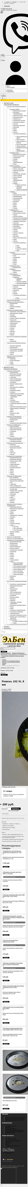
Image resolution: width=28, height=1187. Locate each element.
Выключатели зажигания (17, 480)
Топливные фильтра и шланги (18, 403)
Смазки (15, 229)
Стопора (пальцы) (15, 523)
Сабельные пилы (15, 265)
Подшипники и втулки (19, 120)
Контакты (8, 1127)
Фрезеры (12, 269)
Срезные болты (14, 559)
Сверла (15, 183)
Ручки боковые (17, 227)
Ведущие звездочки (15, 345)
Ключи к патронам (18, 168)
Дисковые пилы (14, 152)
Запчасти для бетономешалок (15, 301)
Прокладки (13, 324)
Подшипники (16, 157)
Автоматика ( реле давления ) (18, 311)
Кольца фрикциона (15, 546)
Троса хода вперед (18, 572)
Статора (15, 123)
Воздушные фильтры (16, 373)
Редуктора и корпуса (19, 122)
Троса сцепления (18, 570)
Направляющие (17, 196)
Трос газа (12, 452)
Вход (8, 86)
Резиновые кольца (18, 224)
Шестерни (16, 201)
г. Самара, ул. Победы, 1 (13, 1145)
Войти (4, 651)
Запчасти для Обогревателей (15, 538)
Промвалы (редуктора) (19, 221)
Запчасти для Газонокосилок (15, 443)
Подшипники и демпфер (20, 219)
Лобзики (12, 191)
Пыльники (16, 222)
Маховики (12, 388)
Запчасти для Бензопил (13, 370)
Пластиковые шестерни (16, 349)
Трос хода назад (17, 529)
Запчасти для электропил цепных (16, 343)
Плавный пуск (17, 118)
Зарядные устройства (19, 285)
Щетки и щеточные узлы (20, 237)
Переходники (13, 323)
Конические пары (18, 117)
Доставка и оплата (10, 1126)
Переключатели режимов (20, 217)
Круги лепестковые (21, 144)
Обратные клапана (15, 321)
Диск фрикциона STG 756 (10, 1100)
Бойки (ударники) (18, 211)
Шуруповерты (14, 274)
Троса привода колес (19, 569)
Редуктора (16, 290)
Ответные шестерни (18, 155)
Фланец (15, 159)
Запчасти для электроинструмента (15, 1117)
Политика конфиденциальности (14, 1130)
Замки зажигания (15, 464)
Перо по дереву (17, 175)
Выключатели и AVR (15, 461)
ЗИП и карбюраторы (15, 485)
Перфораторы (14, 209)
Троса (12, 525)
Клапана (12, 314)
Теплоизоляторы (14, 401)
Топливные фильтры (15, 441)
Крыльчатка (13, 319)
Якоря (15, 130)
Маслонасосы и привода (17, 387)
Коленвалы (13, 316)
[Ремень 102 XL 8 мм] (9, 787)
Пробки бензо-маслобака (17, 393)
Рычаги (12, 520)
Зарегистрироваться (18, 653)
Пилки (15, 193)
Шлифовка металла (21, 147)
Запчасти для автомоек (13, 300)
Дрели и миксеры (15, 165)
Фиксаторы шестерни (19, 125)
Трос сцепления (17, 528)
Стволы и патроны (18, 232)
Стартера (12, 400)
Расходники (13, 619)
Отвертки (12, 392)
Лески (14, 622)
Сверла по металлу (21, 189)
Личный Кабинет (10, 1132)
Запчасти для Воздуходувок (14, 438)
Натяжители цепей (15, 390)
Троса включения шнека (20, 566)
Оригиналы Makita (21, 281)
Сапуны (12, 328)
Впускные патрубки (15, 375)
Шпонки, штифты (14, 531)
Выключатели (17, 267)
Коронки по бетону (21, 248)
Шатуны (15, 234)
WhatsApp (8, 1142)
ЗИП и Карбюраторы (15, 378)
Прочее (15, 132)
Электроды (13, 341)
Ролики (12, 554)
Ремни (15, 259)
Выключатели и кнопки (19, 110)
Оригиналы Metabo (21, 283)
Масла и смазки (14, 548)
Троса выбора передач (19, 567)
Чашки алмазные (21, 146)
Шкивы (15, 260)
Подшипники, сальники (19, 173)
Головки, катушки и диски (20, 621)
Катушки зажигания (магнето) (18, 487)
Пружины (12, 495)
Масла (12, 385)
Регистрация (11, 87)
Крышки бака (13, 489)
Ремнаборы (16, 226)
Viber (7, 1144)
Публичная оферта (10, 1128)
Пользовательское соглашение (14, 1131)
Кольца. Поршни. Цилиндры (17, 318)
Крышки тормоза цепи (16, 383)
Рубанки (12, 252)
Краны (12, 469)
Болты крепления (15, 360)
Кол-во (4, 809)
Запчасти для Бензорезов (14, 416)
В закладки (6, 813)
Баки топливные (14, 426)
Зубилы (18, 247)
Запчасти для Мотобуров (14, 537)
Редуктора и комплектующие (18, 605)
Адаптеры (13, 358)
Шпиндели (16, 127)
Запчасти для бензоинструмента (14, 1118)
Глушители (13, 377)
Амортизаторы (14, 372)
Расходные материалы (19, 133)
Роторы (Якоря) (17, 177)
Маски (12, 339)
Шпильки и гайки (14, 413)
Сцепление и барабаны (16, 611)
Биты (17, 297)
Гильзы (15, 214)
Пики (17, 250)
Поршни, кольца (14, 492)
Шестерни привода (15, 306)
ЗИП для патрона (18, 216)
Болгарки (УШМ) (15, 109)
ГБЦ (11, 482)
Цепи (11, 405)
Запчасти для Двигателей (14, 476)
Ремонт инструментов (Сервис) (14, 1120)
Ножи (14, 255)
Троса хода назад (18, 574)
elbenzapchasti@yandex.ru (13, 1140)
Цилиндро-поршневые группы (18, 406)
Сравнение (10, 91)
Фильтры (12, 331)
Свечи (12, 398)
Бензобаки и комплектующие (18, 584)
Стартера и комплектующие (17, 610)
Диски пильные (20, 139)
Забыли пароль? (6, 653)
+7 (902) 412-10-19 (11, 1138)
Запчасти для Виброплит (14, 424)
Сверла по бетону (21, 184)
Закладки (10, 90)
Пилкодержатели (17, 198)
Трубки (12, 329)
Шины (11, 411)
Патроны (15, 172)
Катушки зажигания (15, 380)
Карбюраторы (14, 419)
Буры (17, 245)
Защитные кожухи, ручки (20, 115)
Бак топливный (14, 477)
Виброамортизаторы (15, 427)
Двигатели (16, 277)
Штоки (15, 204)
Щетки (15, 128)
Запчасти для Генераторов (14, 456)
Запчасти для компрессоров (15, 310)
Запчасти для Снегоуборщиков (15, 540)
